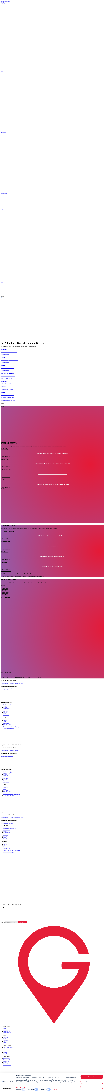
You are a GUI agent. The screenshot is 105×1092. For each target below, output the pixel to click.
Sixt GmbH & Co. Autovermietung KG (52, 566)
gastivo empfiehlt (5, 541)
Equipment (4, 562)
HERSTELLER (5, 597)
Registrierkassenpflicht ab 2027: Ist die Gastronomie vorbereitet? (52, 463)
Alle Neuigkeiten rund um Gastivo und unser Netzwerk (52, 453)
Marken (3, 585)
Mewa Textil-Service (52, 546)
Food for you (4, 479)
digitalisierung (5, 552)
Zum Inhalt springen (5, 1)
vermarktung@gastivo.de (37, 576)
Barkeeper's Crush (6, 469)
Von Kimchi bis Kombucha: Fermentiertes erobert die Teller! (52, 484)
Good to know (5, 459)
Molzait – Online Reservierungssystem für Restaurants (53, 535)
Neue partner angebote (7, 531)
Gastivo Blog (4, 449)
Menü (2, 282)
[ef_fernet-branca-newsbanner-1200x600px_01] (43, 339)
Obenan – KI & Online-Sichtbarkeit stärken (52, 556)
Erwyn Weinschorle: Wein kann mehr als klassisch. (52, 474)
